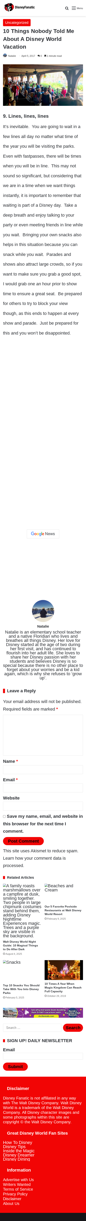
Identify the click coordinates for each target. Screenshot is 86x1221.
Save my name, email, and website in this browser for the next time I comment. (43, 824)
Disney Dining (16, 1159)
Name (10, 761)
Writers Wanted (17, 1184)
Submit (15, 1066)
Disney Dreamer (18, 1155)
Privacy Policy (15, 1194)
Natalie (12, 56)
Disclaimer (12, 1199)
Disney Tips (14, 1146)
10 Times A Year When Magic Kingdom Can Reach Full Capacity (63, 987)
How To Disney (17, 1142)
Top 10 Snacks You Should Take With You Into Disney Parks (21, 989)
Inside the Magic (19, 1150)
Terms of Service (18, 1189)
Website (11, 798)
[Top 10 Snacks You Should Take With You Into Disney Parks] (22, 971)
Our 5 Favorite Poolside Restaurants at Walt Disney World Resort (63, 910)
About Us (11, 1203)
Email (10, 779)
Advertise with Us (18, 1180)
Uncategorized (16, 23)
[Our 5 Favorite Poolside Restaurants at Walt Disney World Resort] (64, 893)
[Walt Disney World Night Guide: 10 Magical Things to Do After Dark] (22, 911)
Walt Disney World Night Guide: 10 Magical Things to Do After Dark (20, 945)
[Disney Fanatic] (19, 8)
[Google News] (43, 533)
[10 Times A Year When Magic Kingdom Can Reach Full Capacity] (64, 970)
